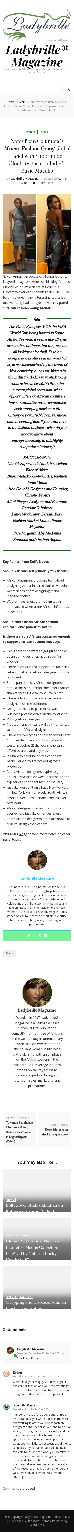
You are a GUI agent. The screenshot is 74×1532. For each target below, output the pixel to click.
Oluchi (9, 953)
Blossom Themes (39, 1521)
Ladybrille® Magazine (37, 55)
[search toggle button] (68, 89)
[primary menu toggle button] (5, 89)
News (44, 131)
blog (22, 834)
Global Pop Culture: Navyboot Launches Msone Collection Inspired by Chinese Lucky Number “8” (34, 1250)
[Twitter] (40, 936)
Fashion (13, 1235)
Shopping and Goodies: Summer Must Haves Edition (36, 1305)
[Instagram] (34, 936)
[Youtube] (45, 936)
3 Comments (45, 183)
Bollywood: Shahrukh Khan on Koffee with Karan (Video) (34, 1208)
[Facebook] (29, 936)
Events (31, 131)
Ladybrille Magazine (24, 178)
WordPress (37, 1525)
